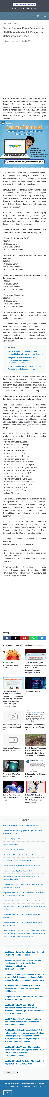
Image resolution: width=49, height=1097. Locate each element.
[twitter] (15, 638)
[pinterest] (24, 638)
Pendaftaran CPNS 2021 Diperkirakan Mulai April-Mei (12, 727)
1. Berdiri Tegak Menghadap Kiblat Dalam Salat (18, 855)
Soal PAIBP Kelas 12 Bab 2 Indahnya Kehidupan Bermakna (22, 901)
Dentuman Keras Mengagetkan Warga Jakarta (10, 665)
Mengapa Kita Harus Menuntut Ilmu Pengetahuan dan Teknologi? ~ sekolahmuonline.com (21, 360)
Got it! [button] (7, 1093)
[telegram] (42, 638)
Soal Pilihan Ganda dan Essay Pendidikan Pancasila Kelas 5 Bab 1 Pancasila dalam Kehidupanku (22, 988)
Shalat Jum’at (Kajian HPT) (12, 839)
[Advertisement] (24, 69)
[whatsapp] (33, 638)
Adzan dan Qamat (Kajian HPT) (13, 849)
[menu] (5, 16)
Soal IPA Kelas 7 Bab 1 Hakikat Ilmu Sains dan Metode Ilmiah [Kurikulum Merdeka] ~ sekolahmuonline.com (23, 1022)
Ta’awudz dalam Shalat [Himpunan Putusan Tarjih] (19, 860)
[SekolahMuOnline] (24, 4)
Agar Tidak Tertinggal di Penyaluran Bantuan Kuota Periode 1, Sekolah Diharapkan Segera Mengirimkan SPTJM (35, 668)
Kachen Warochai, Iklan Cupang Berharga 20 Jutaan (11, 797)
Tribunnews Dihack (32, 691)
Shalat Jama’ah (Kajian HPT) (12, 844)
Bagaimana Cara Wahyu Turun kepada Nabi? (17, 871)
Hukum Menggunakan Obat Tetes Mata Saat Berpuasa (21, 825)
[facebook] (7, 638)
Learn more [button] (36, 1087)
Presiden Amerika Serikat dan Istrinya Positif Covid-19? (35, 727)
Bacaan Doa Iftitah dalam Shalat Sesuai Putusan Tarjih (21, 865)
